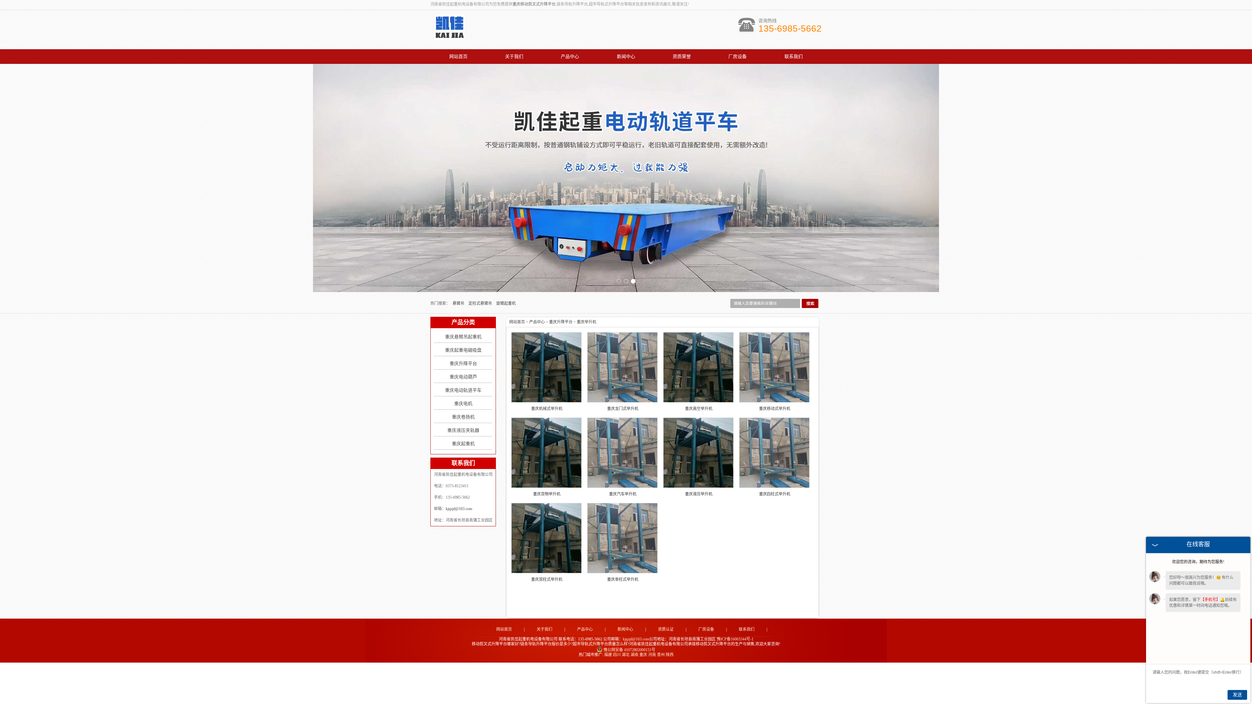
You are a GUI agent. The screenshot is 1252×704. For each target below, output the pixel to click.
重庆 (643, 655)
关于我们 (514, 56)
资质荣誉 (682, 56)
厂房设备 (737, 56)
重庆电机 (463, 403)
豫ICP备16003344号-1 (735, 639)
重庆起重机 (463, 443)
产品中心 (570, 56)
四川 (617, 655)
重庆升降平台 (463, 363)
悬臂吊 (459, 303)
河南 (652, 655)
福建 (608, 655)
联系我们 (793, 56)
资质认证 (666, 629)
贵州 (661, 655)
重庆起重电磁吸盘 (463, 350)
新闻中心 (626, 56)
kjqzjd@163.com (459, 508)
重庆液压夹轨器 (463, 430)
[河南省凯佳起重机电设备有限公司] (449, 36)
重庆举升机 (586, 322)
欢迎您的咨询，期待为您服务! (1198, 562)
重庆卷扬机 (463, 417)
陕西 (670, 655)
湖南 (634, 655)
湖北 (626, 655)
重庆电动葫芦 (463, 376)
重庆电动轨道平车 (463, 390)
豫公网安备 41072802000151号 (629, 650)
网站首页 (458, 56)
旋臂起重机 (506, 303)
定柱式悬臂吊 (481, 303)
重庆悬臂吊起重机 (463, 336)
